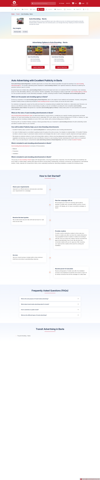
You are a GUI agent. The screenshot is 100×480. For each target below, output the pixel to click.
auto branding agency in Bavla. (79, 91)
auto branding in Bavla (25, 159)
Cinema (26, 9)
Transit (41, 9)
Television (68, 9)
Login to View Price (38, 67)
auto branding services (44, 101)
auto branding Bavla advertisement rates (21, 115)
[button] (87, 3)
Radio (18, 9)
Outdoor (50, 9)
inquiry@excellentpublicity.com (90, 479)
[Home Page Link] (14, 3)
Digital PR (78, 9)
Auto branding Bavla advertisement (20, 146)
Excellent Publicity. (77, 139)
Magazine (59, 9)
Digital (34, 9)
